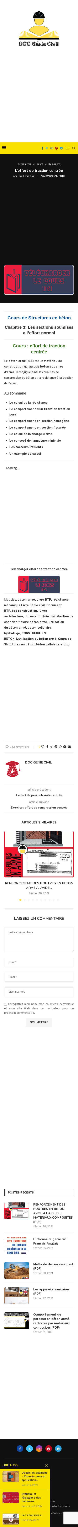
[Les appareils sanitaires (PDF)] (16, 1295)
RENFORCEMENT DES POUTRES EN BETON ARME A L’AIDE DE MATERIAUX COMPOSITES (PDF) (53, 1213)
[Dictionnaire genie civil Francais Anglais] (16, 1245)
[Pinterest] (56, 148)
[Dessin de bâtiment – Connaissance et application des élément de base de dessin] (10, 1476)
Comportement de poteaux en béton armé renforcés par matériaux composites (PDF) (51, 1321)
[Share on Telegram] (64, 747)
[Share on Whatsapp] (60, 747)
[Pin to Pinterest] (55, 747)
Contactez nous (59, 1507)
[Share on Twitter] (51, 747)
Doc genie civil (26, 176)
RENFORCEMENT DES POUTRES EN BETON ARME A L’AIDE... (39, 885)
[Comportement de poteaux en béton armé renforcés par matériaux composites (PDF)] (16, 1320)
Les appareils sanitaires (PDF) (51, 1291)
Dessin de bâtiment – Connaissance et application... (34, 1476)
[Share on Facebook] (47, 747)
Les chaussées (31, 1515)
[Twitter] (46, 148)
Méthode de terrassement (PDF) (53, 1266)
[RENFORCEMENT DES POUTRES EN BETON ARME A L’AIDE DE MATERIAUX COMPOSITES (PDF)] (39, 854)
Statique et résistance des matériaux (31, 1497)
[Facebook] (42, 148)
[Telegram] (61, 148)
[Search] (74, 148)
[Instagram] (51, 148)
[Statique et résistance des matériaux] (10, 1497)
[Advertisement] (39, 95)
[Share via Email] (69, 747)
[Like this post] (42, 747)
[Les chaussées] (10, 1519)
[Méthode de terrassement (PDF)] (16, 1270)
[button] (7, 865)
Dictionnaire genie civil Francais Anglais (50, 1241)
